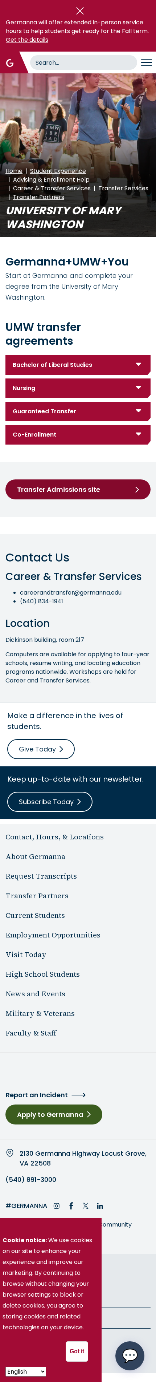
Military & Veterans (40, 1013)
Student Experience (58, 171)
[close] (80, 11)
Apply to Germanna (50, 1114)
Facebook (71, 1205)
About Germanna (35, 856)
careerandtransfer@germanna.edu (71, 592)
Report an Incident (37, 1094)
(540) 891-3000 (30, 1179)
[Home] (9, 62)
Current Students (35, 915)
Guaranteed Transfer (44, 411)
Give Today (37, 749)
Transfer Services (123, 188)
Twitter (85, 1205)
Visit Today (25, 954)
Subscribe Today (46, 801)
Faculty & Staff (30, 1033)
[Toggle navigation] (146, 62)
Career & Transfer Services (52, 188)
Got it (77, 1351)
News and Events (35, 994)
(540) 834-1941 (41, 601)
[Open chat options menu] (129, 1355)
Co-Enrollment (34, 434)
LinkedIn (100, 1205)
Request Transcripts (41, 876)
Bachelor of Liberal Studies (52, 365)
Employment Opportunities (52, 935)
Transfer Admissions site (58, 489)
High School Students (42, 974)
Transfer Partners (38, 197)
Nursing (24, 388)
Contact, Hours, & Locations (54, 837)
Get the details (27, 40)
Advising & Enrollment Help (51, 179)
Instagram (56, 1205)
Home (13, 171)
